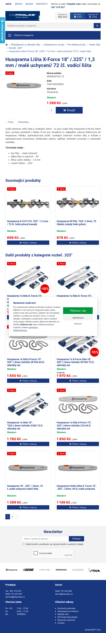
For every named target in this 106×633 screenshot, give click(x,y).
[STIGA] (94, 569)
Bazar (29, 3)
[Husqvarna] (11, 569)
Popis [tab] (11, 122)
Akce (8, 3)
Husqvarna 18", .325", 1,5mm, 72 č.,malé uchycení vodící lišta (25, 487)
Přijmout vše (78, 310)
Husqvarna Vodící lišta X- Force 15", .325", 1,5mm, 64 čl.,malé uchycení (76, 487)
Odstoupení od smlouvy (68, 611)
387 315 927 (58, 7)
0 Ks (78, 16)
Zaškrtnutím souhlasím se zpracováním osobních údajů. (55, 544)
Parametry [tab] (23, 122)
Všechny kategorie (23, 35)
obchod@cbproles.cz (15, 597)
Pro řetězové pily (76, 44)
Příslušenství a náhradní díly (25, 44)
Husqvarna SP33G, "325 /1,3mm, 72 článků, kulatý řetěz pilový (76, 222)
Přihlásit (76, 538)
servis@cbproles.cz (64, 594)
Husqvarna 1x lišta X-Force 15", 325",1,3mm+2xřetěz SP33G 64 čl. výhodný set (26, 362)
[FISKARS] (45, 569)
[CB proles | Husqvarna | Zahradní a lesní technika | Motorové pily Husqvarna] (6, 44)
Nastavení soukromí (66, 620)
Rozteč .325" (15, 48)
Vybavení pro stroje (53, 44)
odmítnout (33, 327)
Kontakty (42, 3)
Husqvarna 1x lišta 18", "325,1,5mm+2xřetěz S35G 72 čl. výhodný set (25, 425)
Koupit (71, 110)
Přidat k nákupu (29, 242)
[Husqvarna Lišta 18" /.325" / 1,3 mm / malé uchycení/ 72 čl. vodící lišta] (24, 85)
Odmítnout (78, 317)
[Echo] (28, 569)
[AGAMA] (78, 569)
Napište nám (74, 3)
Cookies (60, 623)
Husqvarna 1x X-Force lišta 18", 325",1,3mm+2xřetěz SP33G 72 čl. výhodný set (75, 362)
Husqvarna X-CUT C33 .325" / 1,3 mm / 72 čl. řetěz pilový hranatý (27, 222)
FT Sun (97, 629)
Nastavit (78, 323)
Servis (18, 3)
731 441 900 (66, 591)
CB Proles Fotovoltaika (67, 617)
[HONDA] (61, 569)
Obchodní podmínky (66, 608)
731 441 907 (16, 594)
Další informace (20, 330)
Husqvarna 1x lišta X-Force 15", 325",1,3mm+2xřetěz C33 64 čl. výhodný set (74, 425)
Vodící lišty (94, 44)
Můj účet (62, 16)
